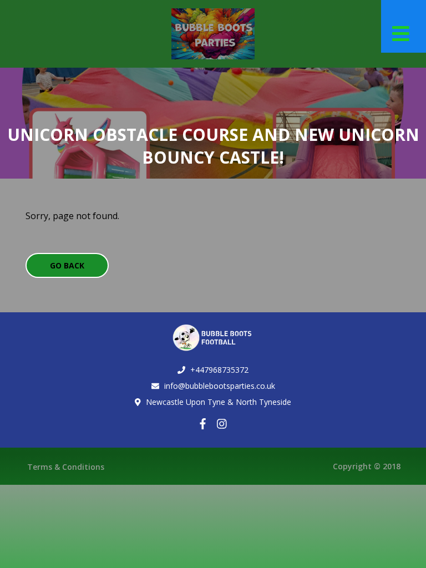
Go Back (67, 265)
